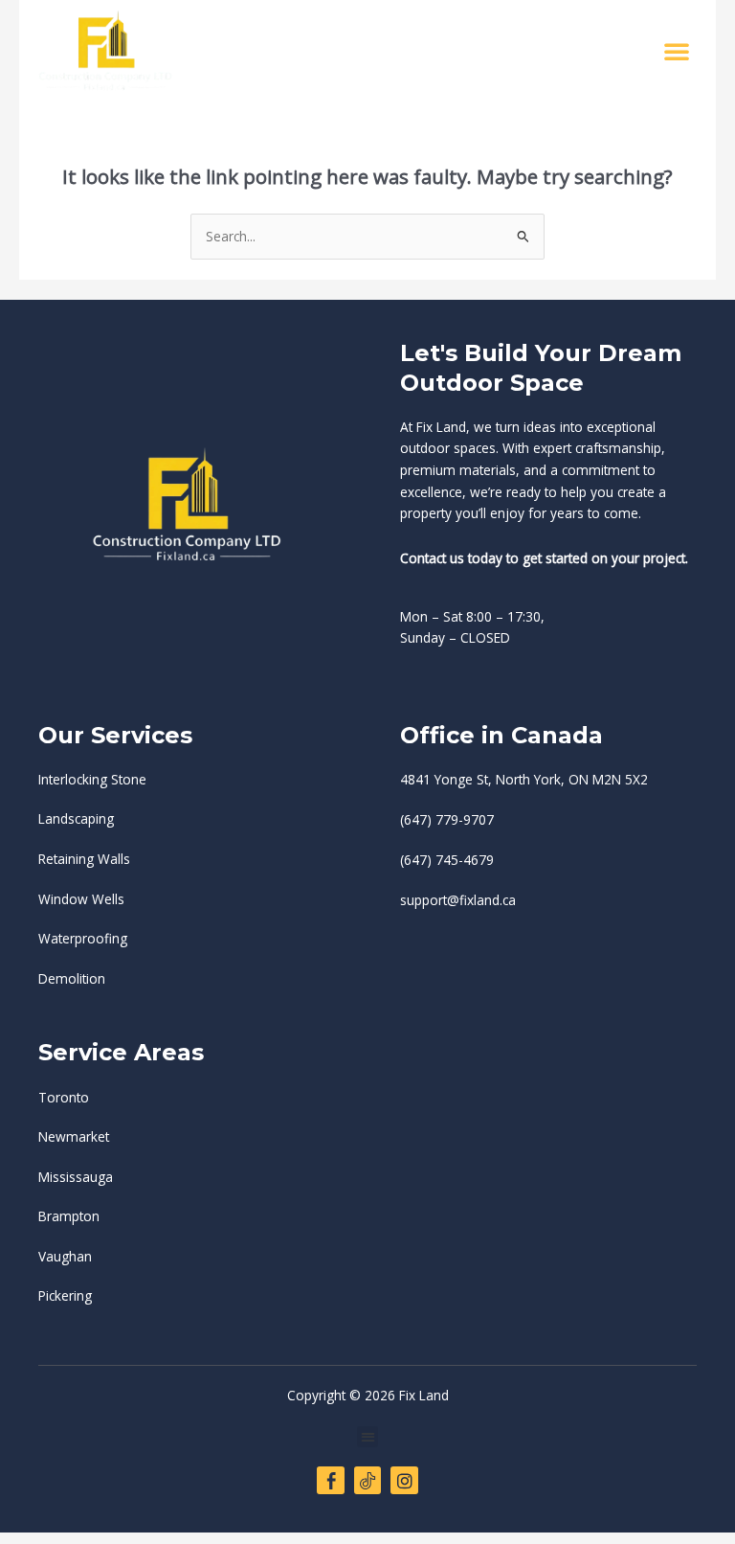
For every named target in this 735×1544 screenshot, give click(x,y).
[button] (677, 51)
